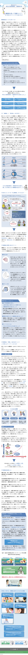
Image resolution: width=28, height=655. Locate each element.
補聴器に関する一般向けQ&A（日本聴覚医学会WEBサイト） (14, 577)
